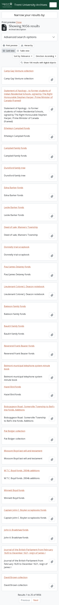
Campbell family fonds (15, 148)
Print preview (11, 45)
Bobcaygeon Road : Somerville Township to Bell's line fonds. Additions (29, 408)
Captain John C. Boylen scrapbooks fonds (25, 510)
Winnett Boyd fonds (14, 490)
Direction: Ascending (45, 56)
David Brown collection (15, 577)
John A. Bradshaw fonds (16, 529)
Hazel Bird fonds (12, 386)
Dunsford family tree (14, 167)
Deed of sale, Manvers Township (21, 227)
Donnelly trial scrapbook (16, 246)
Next (35, 600)
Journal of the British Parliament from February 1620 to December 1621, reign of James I (28, 551)
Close (19, 22)
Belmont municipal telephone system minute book (27, 367)
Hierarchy (28, 45)
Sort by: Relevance (22, 56)
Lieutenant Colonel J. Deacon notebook (24, 286)
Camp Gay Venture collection (18, 70)
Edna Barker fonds (13, 187)
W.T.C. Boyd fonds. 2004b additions (22, 470)
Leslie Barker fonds (14, 207)
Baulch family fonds (14, 326)
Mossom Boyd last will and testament (23, 450)
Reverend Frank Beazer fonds (19, 345)
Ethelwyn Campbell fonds (17, 128)
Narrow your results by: (29, 15)
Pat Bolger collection (14, 430)
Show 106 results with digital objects (39, 62)
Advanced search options (20, 37)
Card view (10, 50)
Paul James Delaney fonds (17, 266)
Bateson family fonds (15, 306)
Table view (24, 50)
